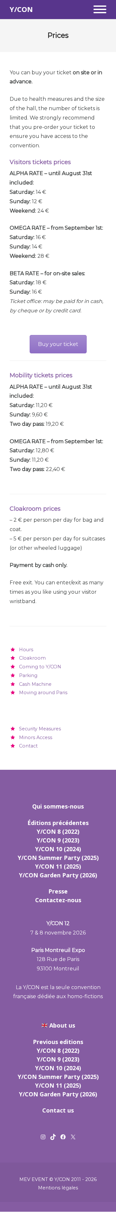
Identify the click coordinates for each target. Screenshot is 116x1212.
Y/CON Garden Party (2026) (58, 875)
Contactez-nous (58, 900)
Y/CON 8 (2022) (58, 831)
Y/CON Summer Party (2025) (58, 858)
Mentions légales (58, 1188)
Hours (26, 650)
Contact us (58, 1110)
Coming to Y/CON (40, 667)
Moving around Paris (43, 692)
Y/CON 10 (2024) (58, 849)
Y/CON (21, 9)
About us (62, 1025)
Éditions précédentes (58, 823)
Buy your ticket (58, 344)
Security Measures (40, 729)
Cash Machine (35, 684)
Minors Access (35, 737)
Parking (28, 675)
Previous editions (58, 1042)
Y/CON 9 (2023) (58, 840)
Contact (28, 746)
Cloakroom (32, 658)
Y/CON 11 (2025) (58, 866)
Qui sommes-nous (58, 806)
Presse (58, 891)
